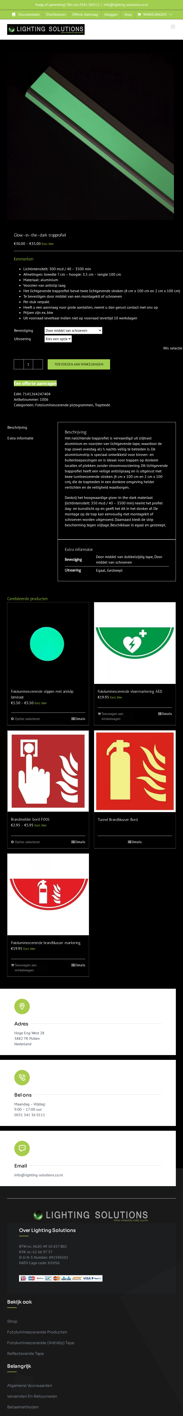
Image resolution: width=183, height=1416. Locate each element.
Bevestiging (23, 330)
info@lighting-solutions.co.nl (126, 4)
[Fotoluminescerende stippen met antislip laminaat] (48, 643)
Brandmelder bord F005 (30, 819)
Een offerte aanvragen (35, 383)
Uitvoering (22, 338)
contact (133, 307)
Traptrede (102, 404)
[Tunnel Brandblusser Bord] (135, 771)
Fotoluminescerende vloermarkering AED (130, 691)
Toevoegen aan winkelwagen (79, 364)
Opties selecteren (27, 719)
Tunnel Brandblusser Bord (118, 819)
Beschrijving (17, 427)
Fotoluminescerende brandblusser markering (46, 942)
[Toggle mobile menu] (173, 26)
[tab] (29, 427)
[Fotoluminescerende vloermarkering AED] (135, 643)
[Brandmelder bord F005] (48, 771)
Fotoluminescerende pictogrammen (64, 404)
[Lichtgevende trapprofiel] (91, 136)
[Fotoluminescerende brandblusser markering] (48, 894)
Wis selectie (172, 348)
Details (80, 719)
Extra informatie (20, 438)
